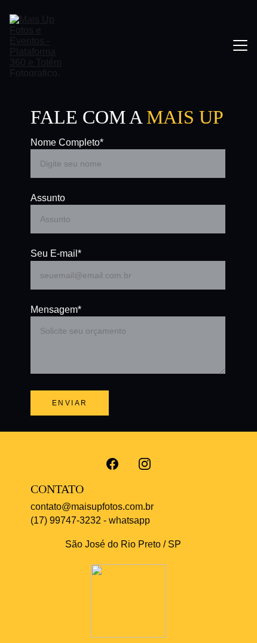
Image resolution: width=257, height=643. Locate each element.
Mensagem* (55, 309)
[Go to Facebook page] (112, 464)
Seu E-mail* (55, 253)
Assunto (47, 198)
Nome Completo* (66, 142)
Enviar (69, 403)
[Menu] (240, 45)
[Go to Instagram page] (145, 464)
